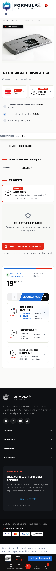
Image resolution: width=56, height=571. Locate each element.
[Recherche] (19, 565)
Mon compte (9, 439)
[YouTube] (20, 421)
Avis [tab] (20, 136)
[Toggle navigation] (6, 14)
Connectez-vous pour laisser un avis (25, 246)
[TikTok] (27, 421)
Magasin (8, 430)
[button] (45, 297)
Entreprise (9, 448)
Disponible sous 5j (41, 558)
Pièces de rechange (31, 20)
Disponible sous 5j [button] (31, 297)
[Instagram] (13, 421)
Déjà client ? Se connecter (18, 505)
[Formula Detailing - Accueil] (17, 397)
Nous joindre (10, 457)
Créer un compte (28, 499)
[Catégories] (10, 565)
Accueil (5, 20)
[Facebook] (6, 421)
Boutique (15, 20)
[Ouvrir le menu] (28, 566)
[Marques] (36, 565)
